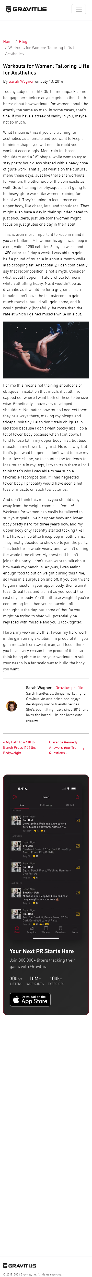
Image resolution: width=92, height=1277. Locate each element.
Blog (23, 42)
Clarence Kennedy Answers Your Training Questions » (67, 748)
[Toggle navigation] (79, 9)
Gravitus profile (69, 688)
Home (8, 42)
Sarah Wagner (21, 82)
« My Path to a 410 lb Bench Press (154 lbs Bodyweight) (19, 748)
